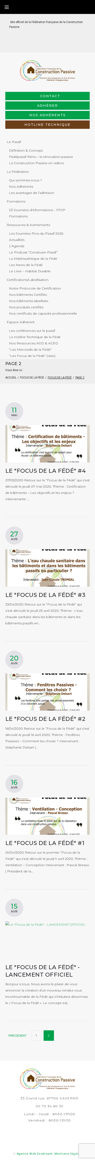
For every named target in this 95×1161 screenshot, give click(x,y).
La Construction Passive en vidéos (36, 163)
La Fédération (18, 172)
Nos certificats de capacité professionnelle (43, 313)
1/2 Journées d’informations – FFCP (37, 210)
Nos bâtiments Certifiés (28, 295)
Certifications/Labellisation (27, 280)
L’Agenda (16, 246)
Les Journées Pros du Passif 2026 (36, 233)
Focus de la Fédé (32, 377)
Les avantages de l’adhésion (31, 193)
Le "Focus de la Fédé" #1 (45, 843)
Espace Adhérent (21, 322)
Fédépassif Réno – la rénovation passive (41, 157)
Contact (50, 96)
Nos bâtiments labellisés (28, 301)
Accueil (10, 377)
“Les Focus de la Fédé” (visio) (32, 356)
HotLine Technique (47, 125)
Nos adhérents (47, 115)
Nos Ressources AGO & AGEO (33, 343)
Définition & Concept (26, 150)
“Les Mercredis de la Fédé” (30, 349)
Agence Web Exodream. (35, 1153)
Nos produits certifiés (26, 307)
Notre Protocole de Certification (35, 288)
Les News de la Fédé (26, 265)
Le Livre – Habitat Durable (29, 271)
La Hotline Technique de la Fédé (35, 337)
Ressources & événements (28, 225)
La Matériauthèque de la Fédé (33, 258)
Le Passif (14, 142)
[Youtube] (58, 45)
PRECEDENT (17, 1035)
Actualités (16, 240)
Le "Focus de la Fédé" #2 (45, 718)
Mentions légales (68, 1153)
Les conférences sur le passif (32, 331)
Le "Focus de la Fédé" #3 (45, 595)
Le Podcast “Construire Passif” (33, 252)
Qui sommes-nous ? (25, 180)
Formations (16, 201)
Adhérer (47, 105)
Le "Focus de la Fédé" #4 (45, 470)
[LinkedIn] (44, 45)
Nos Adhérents (21, 186)
